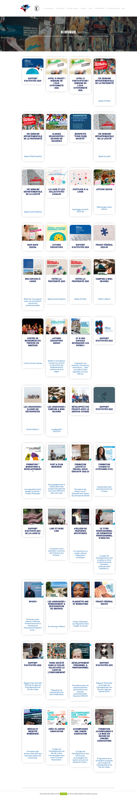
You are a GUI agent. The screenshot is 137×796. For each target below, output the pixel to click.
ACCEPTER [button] (63, 793)
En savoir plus (93, 793)
